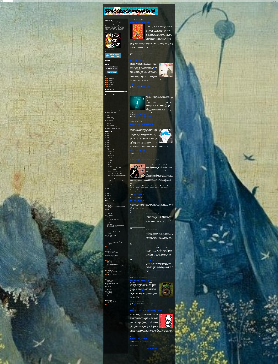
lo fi (150, 277)
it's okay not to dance (111, 235)
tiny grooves (109, 279)
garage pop (140, 87)
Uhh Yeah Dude (109, 120)
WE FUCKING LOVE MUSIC (113, 219)
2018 (108, 139)
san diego (142, 194)
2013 (108, 148)
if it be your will (110, 200)
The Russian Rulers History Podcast (114, 128)
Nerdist (107, 114)
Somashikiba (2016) (111, 256)
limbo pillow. (110, 286)
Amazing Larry (111, 78)
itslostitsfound (110, 215)
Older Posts (169, 345)
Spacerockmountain (130, 10)
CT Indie (109, 209)
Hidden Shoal (162, 104)
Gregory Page (159, 166)
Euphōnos (109, 304)
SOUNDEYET (110, 270)
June (109, 160)
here (155, 254)
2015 (108, 144)
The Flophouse (109, 117)
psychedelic (139, 54)
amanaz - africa (110, 280)
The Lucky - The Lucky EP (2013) (153, 245)
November (110, 151)
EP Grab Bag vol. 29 (137, 200)
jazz (139, 194)
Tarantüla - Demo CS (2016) (112, 252)
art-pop (135, 118)
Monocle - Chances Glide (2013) (141, 94)
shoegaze (154, 277)
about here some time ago (147, 290)
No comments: (150, 152)
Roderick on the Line (110, 118)
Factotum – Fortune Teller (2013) (137, 51)
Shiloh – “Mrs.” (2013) (134, 84)
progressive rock (145, 304)
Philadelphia (147, 153)
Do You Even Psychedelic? (113, 264)
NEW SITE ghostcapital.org (112, 301)
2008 (108, 195)
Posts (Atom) (139, 352)
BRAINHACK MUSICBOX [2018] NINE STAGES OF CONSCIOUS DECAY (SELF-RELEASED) (115, 242)
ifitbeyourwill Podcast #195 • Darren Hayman (115, 202)
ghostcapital (109, 300)
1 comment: (149, 116)
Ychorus (109, 205)
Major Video (110, 84)
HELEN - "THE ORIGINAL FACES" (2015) (115, 271)
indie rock (145, 87)
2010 (108, 191)
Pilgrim (109, 86)
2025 (108, 133)
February (110, 184)
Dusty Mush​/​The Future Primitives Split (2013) (146, 311)
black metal (136, 304)
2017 (108, 140)
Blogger (144, 359)
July (109, 159)
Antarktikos (110, 80)
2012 (108, 188)
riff (151, 153)
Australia (139, 118)
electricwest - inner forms (112, 297)
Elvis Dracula (111, 82)
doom (140, 304)
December (110, 149)
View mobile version (151, 348)
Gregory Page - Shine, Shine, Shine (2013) (144, 160)
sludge (151, 304)
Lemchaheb (109, 261)
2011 (108, 190)
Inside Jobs (108, 123)
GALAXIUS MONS (110, 292)
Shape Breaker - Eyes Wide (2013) (142, 124)
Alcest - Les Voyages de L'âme (113, 288)
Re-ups (108, 275)
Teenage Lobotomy (111, 251)
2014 (108, 146)
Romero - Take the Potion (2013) (141, 280)
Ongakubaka (109, 224)
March (109, 166)
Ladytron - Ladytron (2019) (112, 220)
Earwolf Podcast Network (111, 112)
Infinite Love (109, 236)
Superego (108, 115)
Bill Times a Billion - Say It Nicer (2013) (154, 229)
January (110, 185)
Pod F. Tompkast (110, 125)
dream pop (144, 118)
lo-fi (148, 87)
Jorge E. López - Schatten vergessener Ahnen (116, 206)
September (110, 155)
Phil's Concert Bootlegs (112, 274)
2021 (108, 137)
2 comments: (150, 53)
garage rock (142, 153)
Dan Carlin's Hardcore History (112, 126)
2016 (108, 142)
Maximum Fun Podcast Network (113, 110)
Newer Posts (134, 345)
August (109, 157)
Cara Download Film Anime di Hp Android (115, 247)
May (109, 162)
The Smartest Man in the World (113, 122)
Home (152, 345)
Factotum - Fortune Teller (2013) (141, 22)
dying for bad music (111, 246)
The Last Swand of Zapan (112, 283)
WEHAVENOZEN (110, 240)
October (110, 153)
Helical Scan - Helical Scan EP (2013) (154, 213)
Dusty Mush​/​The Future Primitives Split (138, 338)
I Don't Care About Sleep (112, 255)
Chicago (135, 87)
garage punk (136, 153)
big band (135, 194)
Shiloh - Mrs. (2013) (137, 61)
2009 (108, 193)
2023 (108, 135)
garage (135, 54)
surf (150, 341)
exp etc (108, 260)
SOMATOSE (109, 291)
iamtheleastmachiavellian (112, 229)
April (109, 164)
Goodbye (108, 216)
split (148, 341)
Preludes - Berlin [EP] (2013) (152, 260)
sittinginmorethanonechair (113, 295)
